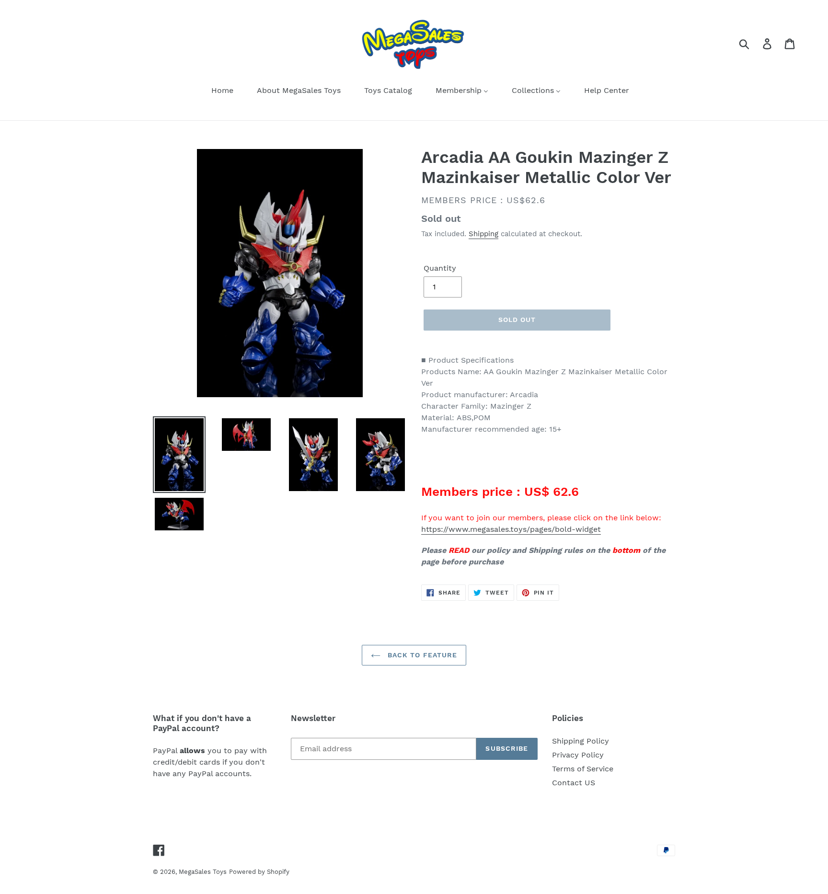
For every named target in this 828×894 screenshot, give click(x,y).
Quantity (440, 268)
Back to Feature (421, 655)
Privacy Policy (578, 754)
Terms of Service (582, 768)
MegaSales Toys (203, 871)
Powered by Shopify (259, 871)
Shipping (483, 233)
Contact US (573, 782)
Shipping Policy (580, 740)
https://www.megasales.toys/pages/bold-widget (511, 529)
